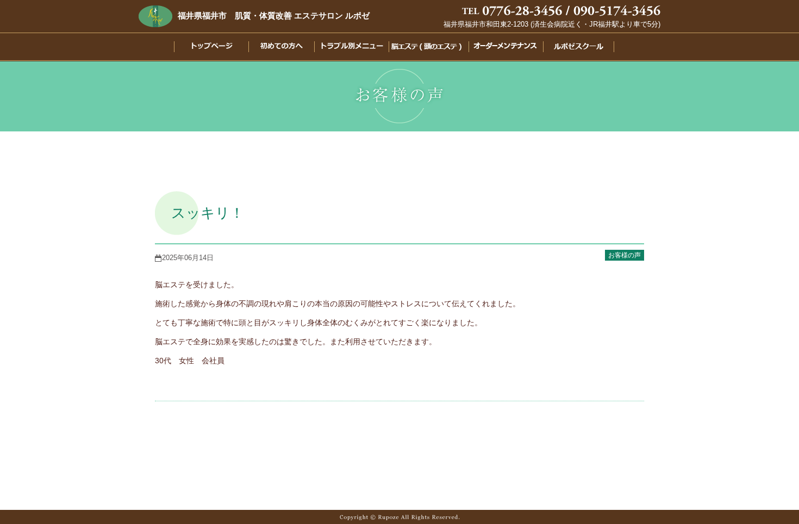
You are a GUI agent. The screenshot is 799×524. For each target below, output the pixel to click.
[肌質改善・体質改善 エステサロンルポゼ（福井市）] (155, 15)
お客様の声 (624, 255)
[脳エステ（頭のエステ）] (425, 48)
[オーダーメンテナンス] (503, 48)
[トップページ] (203, 48)
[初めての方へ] (275, 48)
